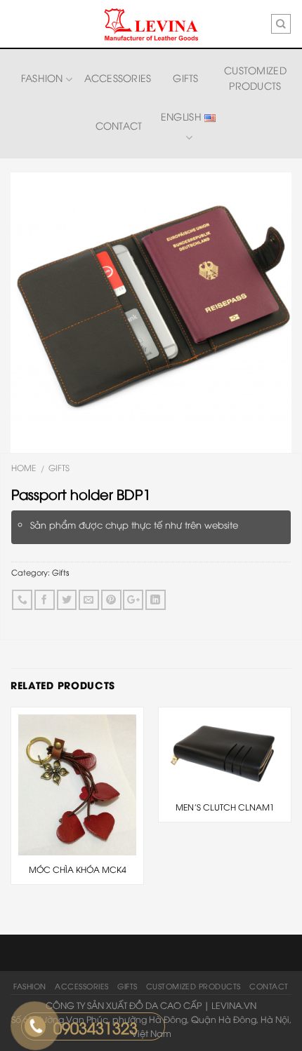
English (182, 116)
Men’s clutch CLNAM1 (225, 807)
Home (23, 467)
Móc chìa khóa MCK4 (77, 869)
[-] (151, 24)
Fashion (42, 77)
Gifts (185, 77)
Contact (119, 125)
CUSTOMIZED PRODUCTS (255, 77)
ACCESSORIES (118, 77)
